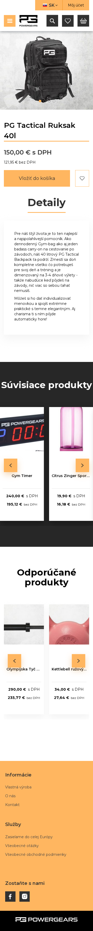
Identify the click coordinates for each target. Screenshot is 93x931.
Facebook (10, 896)
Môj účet (76, 5)
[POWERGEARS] (28, 20)
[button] (49, 5)
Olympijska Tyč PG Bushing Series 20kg (23, 669)
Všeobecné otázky (22, 845)
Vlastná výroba (18, 787)
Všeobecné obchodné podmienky (35, 854)
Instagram (24, 896)
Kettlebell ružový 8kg (69, 669)
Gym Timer (22, 475)
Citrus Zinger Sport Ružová (71, 475)
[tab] (46, 203)
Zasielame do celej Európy (29, 837)
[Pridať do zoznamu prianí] (82, 178)
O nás (10, 796)
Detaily (47, 203)
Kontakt (12, 804)
